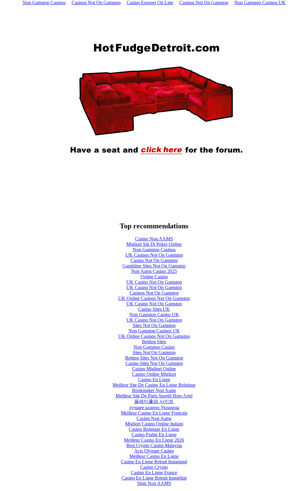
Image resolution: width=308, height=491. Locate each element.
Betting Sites (154, 341)
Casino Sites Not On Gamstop (154, 363)
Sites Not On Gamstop (154, 325)
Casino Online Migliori (154, 374)
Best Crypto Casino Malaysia (154, 445)
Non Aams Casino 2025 (154, 271)
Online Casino (154, 276)
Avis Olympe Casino (154, 450)
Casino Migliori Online (154, 368)
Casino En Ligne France (154, 472)
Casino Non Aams (154, 418)
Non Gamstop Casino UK (154, 314)
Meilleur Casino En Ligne (154, 456)
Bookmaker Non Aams (154, 390)
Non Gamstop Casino (154, 347)
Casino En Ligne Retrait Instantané (154, 461)
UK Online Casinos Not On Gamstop (154, 298)
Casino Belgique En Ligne (154, 429)
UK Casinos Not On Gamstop (154, 255)
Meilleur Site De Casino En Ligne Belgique (154, 385)
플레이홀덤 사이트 (154, 401)
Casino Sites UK (154, 309)
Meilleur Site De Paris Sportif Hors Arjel (154, 395)
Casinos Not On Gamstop (154, 292)
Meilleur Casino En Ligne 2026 (154, 440)
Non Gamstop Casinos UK (154, 330)
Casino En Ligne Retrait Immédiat (154, 477)
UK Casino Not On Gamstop (154, 282)
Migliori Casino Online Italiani (154, 423)
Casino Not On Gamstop (154, 260)
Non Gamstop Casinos (154, 249)
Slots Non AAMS (154, 483)
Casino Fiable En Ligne (154, 434)
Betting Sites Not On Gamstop (154, 357)
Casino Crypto (154, 467)
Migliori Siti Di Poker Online (154, 244)
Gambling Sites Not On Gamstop (154, 265)
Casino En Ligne (154, 379)
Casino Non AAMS (154, 238)
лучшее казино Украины (154, 407)
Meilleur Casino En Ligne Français (154, 412)
